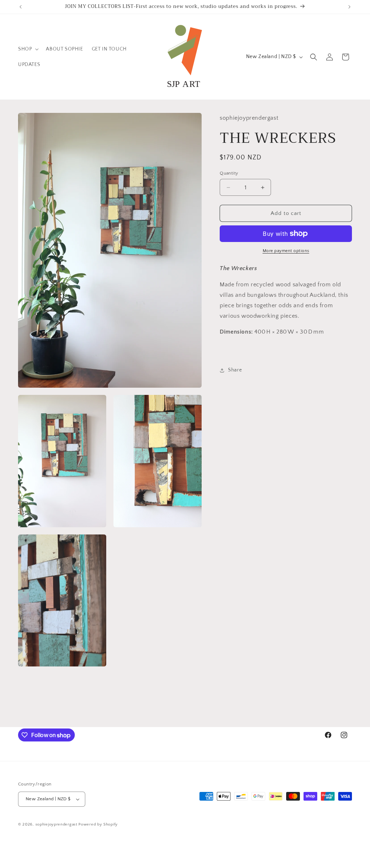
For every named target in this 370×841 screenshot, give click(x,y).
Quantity (229, 173)
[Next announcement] (349, 7)
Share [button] (235, 370)
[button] (28, 49)
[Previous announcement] (21, 7)
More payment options (286, 250)
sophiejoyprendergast (56, 824)
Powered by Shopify (98, 824)
